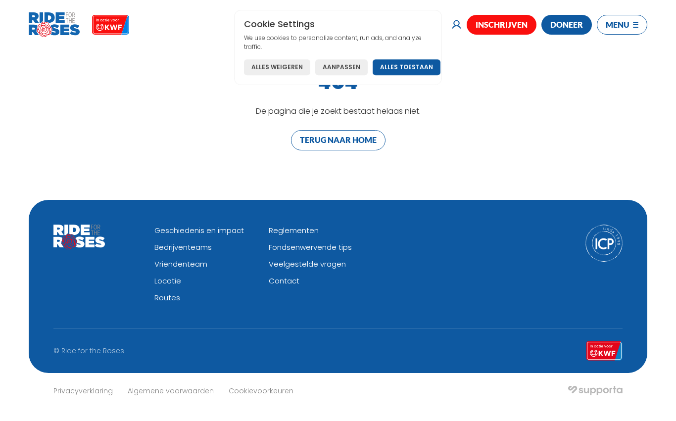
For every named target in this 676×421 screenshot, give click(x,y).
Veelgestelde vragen (307, 264)
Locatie (167, 281)
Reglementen (294, 230)
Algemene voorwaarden (171, 391)
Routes (167, 297)
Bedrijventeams (183, 247)
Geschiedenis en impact (199, 230)
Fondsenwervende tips (310, 247)
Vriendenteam (180, 264)
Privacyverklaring (83, 391)
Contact (284, 281)
